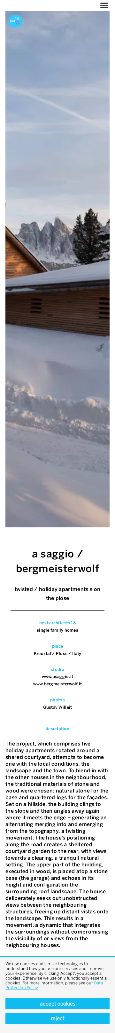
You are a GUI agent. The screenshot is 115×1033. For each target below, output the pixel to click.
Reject (58, 1018)
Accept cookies (57, 1004)
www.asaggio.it (57, 676)
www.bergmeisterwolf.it (57, 684)
